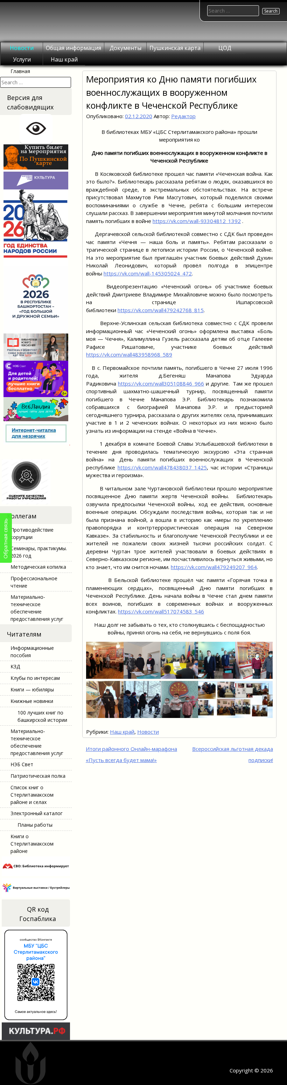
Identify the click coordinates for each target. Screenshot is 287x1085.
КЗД (15, 666)
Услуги (22, 59)
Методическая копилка (38, 566)
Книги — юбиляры (32, 689)
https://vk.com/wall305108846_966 (161, 383)
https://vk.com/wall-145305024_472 (148, 273)
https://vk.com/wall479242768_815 (161, 310)
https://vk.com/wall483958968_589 (129, 354)
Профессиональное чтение (33, 582)
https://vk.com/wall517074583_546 (161, 611)
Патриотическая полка (37, 776)
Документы (125, 48)
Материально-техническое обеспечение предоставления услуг (36, 608)
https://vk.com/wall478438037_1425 (162, 467)
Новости (22, 48)
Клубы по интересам (35, 678)
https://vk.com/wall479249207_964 (214, 566)
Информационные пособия (32, 652)
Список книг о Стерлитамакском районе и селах (32, 794)
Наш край (64, 59)
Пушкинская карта (175, 48)
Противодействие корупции (32, 533)
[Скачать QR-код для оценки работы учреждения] (36, 502)
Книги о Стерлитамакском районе (32, 843)
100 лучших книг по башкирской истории (42, 716)
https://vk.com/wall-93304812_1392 (197, 220)
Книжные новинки (31, 701)
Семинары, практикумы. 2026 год (38, 552)
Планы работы (35, 824)
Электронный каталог (36, 813)
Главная (20, 71)
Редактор (183, 116)
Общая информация (73, 48)
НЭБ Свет (21, 764)
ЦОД (224, 48)
